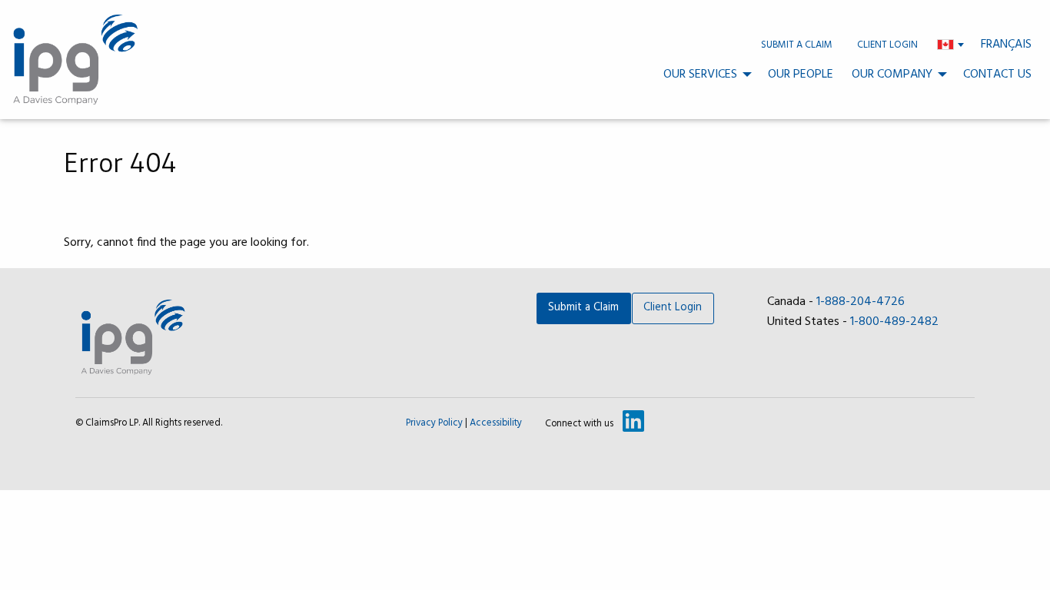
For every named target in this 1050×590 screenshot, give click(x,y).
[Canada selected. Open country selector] (951, 44)
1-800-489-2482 (894, 322)
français (1006, 45)
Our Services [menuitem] (700, 75)
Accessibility (496, 423)
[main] (525, 193)
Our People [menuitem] (800, 75)
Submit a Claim (583, 308)
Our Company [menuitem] (892, 75)
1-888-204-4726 (860, 302)
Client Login (672, 308)
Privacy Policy (434, 423)
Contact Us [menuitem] (997, 75)
